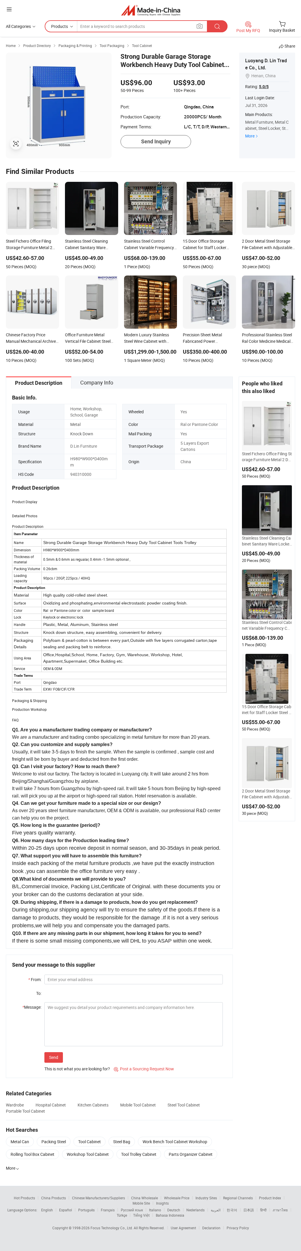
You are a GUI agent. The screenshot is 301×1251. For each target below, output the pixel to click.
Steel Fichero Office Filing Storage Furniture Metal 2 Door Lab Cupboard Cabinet (267, 457)
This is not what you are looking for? (77, 1069)
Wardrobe (15, 1105)
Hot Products (24, 1197)
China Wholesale (144, 1197)
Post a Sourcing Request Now (144, 1069)
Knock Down (81, 433)
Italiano (155, 1210)
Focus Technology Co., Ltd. (112, 1227)
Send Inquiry (156, 141)
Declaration (211, 1227)
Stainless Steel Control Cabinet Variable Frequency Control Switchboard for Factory (267, 625)
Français (108, 1210)
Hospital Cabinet (51, 1105)
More (250, 136)
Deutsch (173, 1210)
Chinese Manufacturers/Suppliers (98, 1197)
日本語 (248, 1210)
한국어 (232, 1210)
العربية (215, 1210)
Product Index (270, 1197)
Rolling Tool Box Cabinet (32, 1154)
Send (53, 1057)
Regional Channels (238, 1197)
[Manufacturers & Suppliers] (150, 10)
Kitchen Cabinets (93, 1105)
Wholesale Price (176, 1197)
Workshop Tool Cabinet (88, 1154)
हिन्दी (263, 1210)
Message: (31, 1007)
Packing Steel (53, 1141)
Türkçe (122, 1215)
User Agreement (183, 1227)
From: (34, 979)
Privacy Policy (238, 1227)
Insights (162, 1203)
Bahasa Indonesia (170, 1215)
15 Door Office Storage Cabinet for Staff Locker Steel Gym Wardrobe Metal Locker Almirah (267, 710)
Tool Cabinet (89, 1141)
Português (86, 1210)
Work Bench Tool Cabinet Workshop (175, 1141)
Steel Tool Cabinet (184, 1105)
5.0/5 (264, 86)
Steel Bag (121, 1141)
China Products (53, 1197)
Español (65, 1210)
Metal (75, 424)
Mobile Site (141, 1203)
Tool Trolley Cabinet (138, 1154)
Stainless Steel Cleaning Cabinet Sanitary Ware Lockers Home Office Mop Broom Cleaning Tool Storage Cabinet (266, 541)
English (47, 1210)
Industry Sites (206, 1197)
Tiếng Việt (141, 1215)
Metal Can (20, 1141)
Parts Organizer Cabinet (191, 1154)
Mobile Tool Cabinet (138, 1105)
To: (38, 993)
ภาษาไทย (280, 1210)
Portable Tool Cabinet (25, 1111)
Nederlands (195, 1210)
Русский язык (132, 1210)
